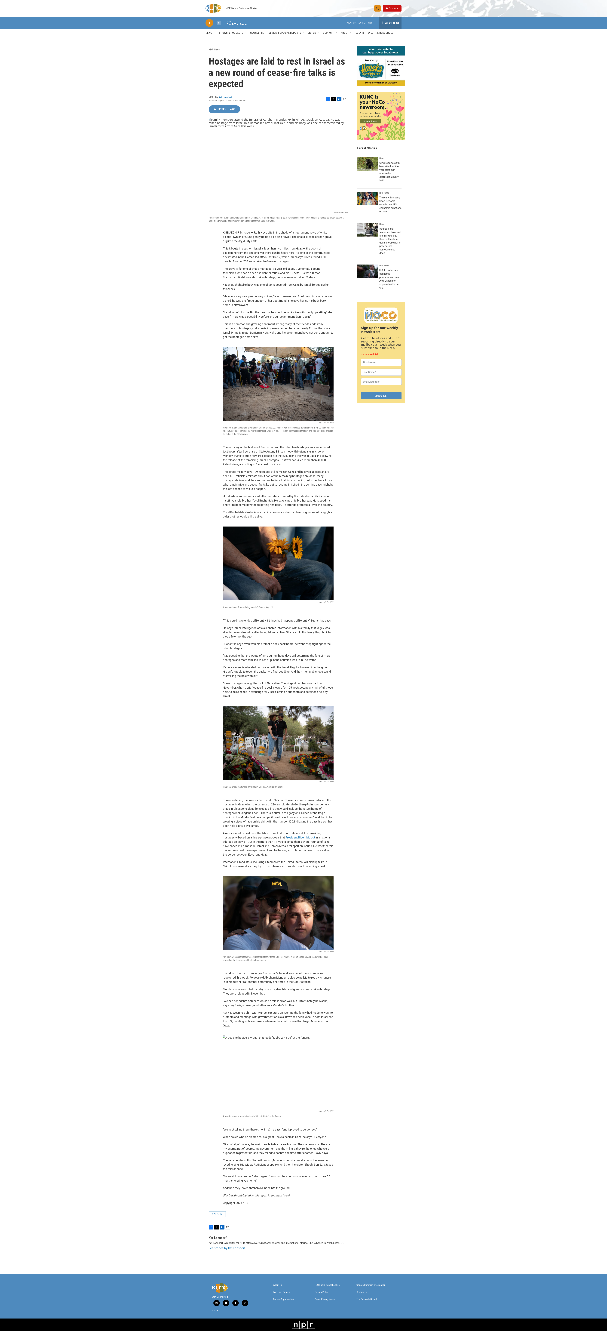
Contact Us (361, 1292)
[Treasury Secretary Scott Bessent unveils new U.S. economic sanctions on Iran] (367, 198)
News (381, 158)
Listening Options (281, 1292)
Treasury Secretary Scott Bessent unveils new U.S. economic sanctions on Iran (390, 204)
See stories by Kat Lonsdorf (227, 1248)
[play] (209, 23)
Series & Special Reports (285, 33)
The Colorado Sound (366, 1299)
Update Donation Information (371, 1285)
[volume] (219, 23)
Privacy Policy (321, 1292)
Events (360, 33)
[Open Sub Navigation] (214, 33)
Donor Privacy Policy (325, 1299)
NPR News (214, 49)
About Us (277, 1285)
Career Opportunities (283, 1299)
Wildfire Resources (380, 33)
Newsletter (257, 33)
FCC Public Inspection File (327, 1285)
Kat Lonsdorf (225, 97)
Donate (393, 8)
